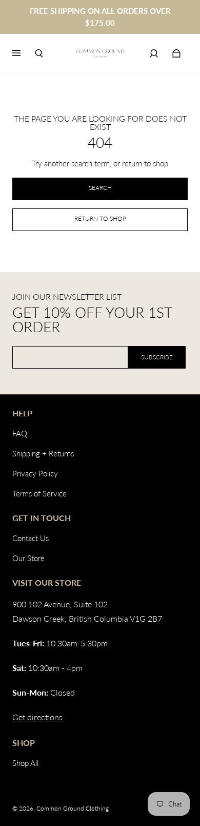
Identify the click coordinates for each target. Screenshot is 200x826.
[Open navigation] (23, 53)
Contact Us (30, 538)
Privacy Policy (35, 473)
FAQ (19, 433)
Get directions (37, 717)
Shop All (25, 762)
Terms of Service (39, 493)
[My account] (154, 53)
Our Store (28, 558)
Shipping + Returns (43, 453)
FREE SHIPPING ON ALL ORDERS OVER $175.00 (100, 16)
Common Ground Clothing (72, 808)
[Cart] (176, 53)
